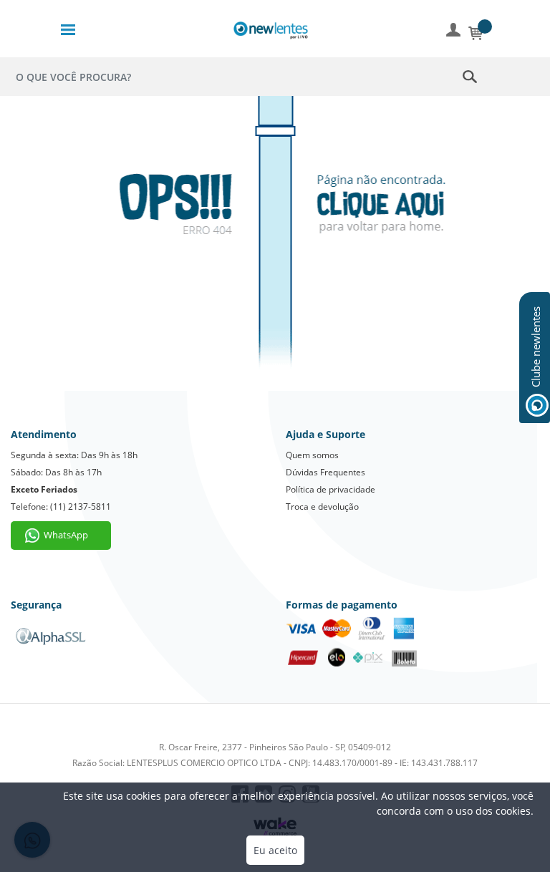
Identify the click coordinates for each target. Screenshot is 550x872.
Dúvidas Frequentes (325, 472)
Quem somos (312, 455)
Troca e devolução (322, 506)
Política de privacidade (330, 489)
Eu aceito (275, 850)
